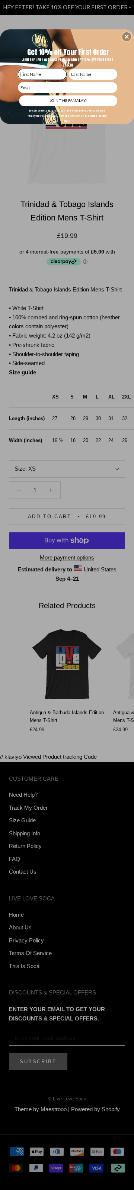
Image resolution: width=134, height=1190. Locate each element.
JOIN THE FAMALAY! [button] (68, 100)
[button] (126, 36)
